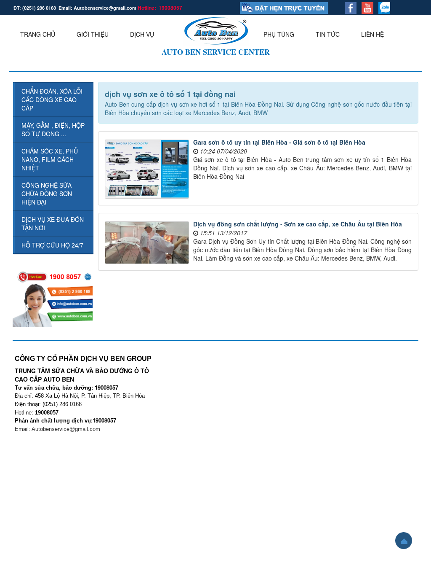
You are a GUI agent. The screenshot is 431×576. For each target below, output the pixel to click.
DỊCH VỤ (142, 34)
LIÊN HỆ (372, 34)
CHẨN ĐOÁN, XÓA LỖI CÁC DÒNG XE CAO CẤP (51, 99)
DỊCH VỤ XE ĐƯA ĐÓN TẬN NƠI (52, 223)
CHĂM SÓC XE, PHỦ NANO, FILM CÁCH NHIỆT (49, 159)
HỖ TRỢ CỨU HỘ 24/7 (52, 245)
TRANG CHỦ (37, 34)
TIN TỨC (328, 34)
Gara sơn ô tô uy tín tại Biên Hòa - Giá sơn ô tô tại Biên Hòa (279, 142)
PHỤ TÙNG (278, 34)
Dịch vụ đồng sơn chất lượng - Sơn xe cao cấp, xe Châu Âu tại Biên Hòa (297, 224)
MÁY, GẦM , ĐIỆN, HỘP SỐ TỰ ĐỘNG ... (53, 129)
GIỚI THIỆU (93, 34)
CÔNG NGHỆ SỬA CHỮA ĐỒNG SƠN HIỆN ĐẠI (46, 193)
